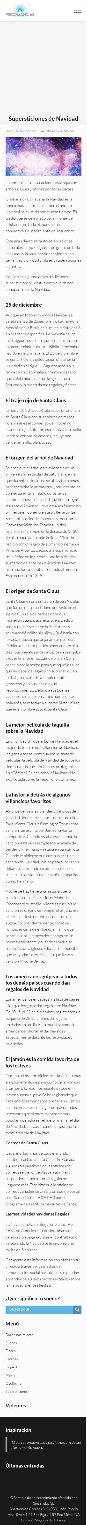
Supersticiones (26, 131)
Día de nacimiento (19, 1334)
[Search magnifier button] (77, 1310)
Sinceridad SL (43, 1503)
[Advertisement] (43, 70)
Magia (10, 1375)
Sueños (11, 1343)
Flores (10, 1350)
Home (10, 131)
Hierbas (12, 1359)
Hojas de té (14, 1367)
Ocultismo (14, 1383)
